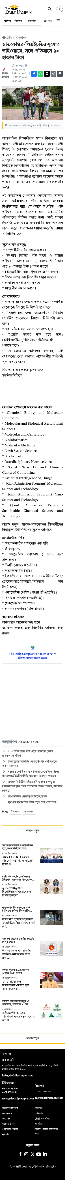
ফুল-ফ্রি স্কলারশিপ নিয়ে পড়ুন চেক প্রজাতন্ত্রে (32, 802)
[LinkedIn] (45, 1154)
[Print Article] (60, 74)
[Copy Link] (53, 74)
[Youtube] (39, 1154)
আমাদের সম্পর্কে (10, 1108)
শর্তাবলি (6, 1134)
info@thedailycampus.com (17, 1075)
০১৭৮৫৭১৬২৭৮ (9, 1092)
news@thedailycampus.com (18, 1098)
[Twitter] (47, 74)
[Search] (50, 9)
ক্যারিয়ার (39, 1113)
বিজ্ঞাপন (38, 1108)
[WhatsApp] (40, 74)
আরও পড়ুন (32, 830)
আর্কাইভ (39, 1124)
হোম (9, 37)
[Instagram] (26, 1154)
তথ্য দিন (6, 1119)
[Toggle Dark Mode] (60, 9)
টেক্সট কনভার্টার (42, 1119)
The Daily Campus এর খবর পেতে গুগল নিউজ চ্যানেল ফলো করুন (32, 656)
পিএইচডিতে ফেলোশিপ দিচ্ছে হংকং (27, 796)
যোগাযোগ (7, 1113)
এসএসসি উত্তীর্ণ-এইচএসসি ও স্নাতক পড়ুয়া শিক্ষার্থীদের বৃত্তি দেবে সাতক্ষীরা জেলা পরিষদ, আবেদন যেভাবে (32, 786)
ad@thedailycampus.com (49, 1098)
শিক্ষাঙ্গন (18, 21)
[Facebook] (34, 74)
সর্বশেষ (7, 21)
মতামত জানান (9, 1124)
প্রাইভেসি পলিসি (10, 1129)
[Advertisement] (32, 701)
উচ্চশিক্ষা (32, 21)
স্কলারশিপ (21, 37)
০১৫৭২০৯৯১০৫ (10, 1088)
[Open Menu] (58, 21)
